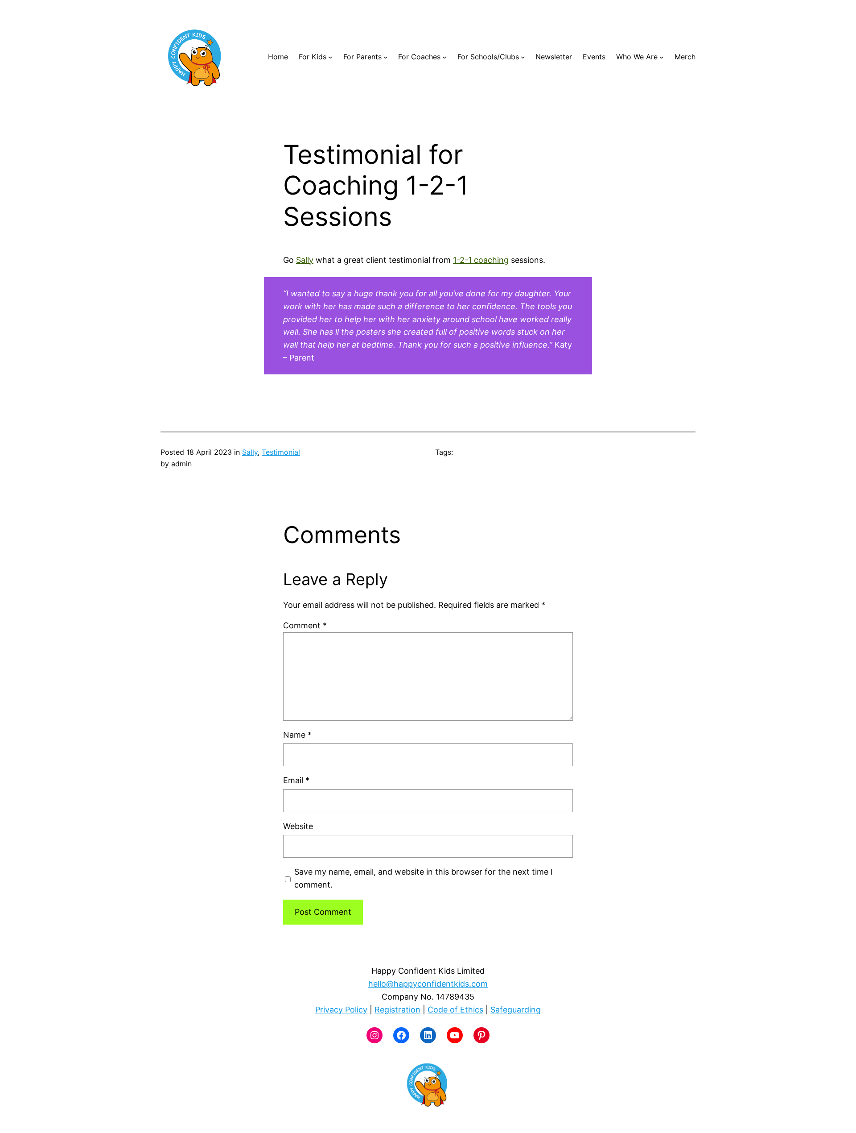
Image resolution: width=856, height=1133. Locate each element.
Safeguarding (515, 1009)
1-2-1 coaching (481, 260)
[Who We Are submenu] (661, 57)
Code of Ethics (455, 1009)
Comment (305, 625)
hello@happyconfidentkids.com (428, 983)
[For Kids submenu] (330, 57)
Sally (304, 260)
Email (296, 780)
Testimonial (281, 452)
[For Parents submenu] (385, 57)
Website (298, 826)
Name (297, 734)
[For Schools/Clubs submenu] (523, 57)
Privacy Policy (341, 1009)
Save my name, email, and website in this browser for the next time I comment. (423, 878)
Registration (397, 1009)
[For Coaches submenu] (444, 57)
